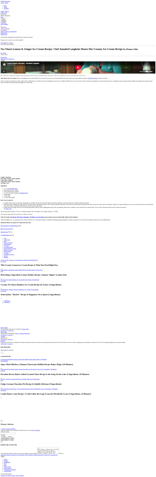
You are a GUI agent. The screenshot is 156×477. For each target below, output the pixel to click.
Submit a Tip (4, 12)
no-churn (6, 253)
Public (4, 436)
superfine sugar (13, 188)
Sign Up (7, 11)
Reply (4, 330)
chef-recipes (7, 239)
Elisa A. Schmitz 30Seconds (22, 333)
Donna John (25, 329)
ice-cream (6, 245)
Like (2, 330)
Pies (2, 380)
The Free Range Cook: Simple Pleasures (10, 225)
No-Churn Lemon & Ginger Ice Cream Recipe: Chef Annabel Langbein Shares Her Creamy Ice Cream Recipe (29, 455)
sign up (2, 3)
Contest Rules (7, 471)
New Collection (36, 430)
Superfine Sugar (4, 232)
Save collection (5, 440)
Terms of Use (7, 466)
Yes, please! (4, 42)
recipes (5, 256)
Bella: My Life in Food (6, 229)
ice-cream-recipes (8, 247)
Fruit (2, 271)
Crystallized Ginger (5, 235)
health (5, 7)
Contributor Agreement (10, 469)
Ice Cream (3, 53)
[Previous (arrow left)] (1, 353)
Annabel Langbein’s (93, 78)
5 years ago (10, 335)
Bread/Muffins (4, 361)
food (5, 5)
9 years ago (11, 330)
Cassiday (3, 336)
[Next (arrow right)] (3, 353)
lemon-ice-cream (8, 250)
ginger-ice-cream (8, 242)
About (5, 459)
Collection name (5, 431)
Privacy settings (20, 475)
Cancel (11, 440)
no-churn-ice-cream (9, 254)
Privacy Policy (7, 468)
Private (10, 436)
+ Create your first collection (8, 429)
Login (2, 11)
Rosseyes (3, 341)
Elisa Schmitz (4, 327)
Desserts (3, 370)
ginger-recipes (7, 244)
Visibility (3, 435)
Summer (6, 257)
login (6, 3)
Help (5, 465)
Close (12, 438)
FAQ (5, 463)
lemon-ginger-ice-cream (10, 248)
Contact (6, 461)
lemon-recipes (7, 251)
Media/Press (7, 462)
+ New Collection (5, 438)
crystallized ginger (23, 193)
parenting (6, 8)
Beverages (3, 390)
